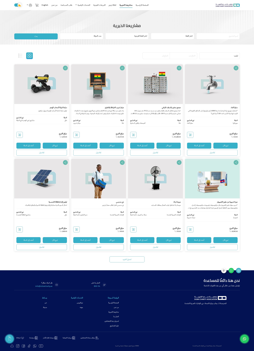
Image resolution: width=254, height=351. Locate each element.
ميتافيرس (80, 302)
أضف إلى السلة (199, 145)
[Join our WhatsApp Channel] (244, 339)
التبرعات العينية (99, 5)
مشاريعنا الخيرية (126, 5)
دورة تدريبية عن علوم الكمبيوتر (227, 202)
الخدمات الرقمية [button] (83, 5)
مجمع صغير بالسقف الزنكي (171, 107)
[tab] (29, 55)
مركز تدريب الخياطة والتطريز (114, 107)
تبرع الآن (225, 145)
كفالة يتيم (112, 5)
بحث (36, 36)
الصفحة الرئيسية (142, 5)
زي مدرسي (120, 202)
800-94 (97, 286)
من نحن (54, 5)
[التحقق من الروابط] (238, 270)
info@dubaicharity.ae (43, 286)
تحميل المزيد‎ (127, 259)
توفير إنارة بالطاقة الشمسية (58, 202)
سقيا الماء (234, 107)
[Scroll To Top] (223, 270)
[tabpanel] (127, 156)
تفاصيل (212, 152)
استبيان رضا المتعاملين (111, 321)
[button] (29, 5)
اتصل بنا (116, 316)
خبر (46, 302)
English (45, 5)
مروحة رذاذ (177, 202)
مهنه (81, 307)
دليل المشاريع (114, 325)
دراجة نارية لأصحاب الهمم (58, 107)
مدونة (45, 307)
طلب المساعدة (66, 5)
